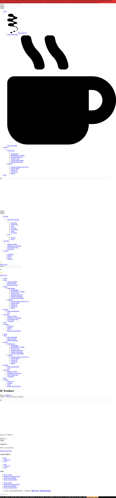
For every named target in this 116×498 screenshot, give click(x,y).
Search (2, 4)
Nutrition (9, 300)
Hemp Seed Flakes (12, 285)
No (89, 497)
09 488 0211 (8, 395)
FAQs (9, 329)
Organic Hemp (15, 303)
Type (8, 313)
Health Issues (11, 288)
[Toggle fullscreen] (2, 494)
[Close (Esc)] (6, 494)
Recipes (6, 309)
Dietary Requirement (13, 311)
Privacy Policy (8, 475)
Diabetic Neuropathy (17, 296)
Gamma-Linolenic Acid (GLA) (20, 301)
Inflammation (14, 290)
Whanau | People (12, 316)
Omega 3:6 (14, 304)
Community (10, 321)
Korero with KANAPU (14, 331)
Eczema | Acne (15, 293)
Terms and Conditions (10, 478)
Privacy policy (94, 497)
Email (2, 438)
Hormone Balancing (16, 295)
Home (5, 278)
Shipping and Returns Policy (12, 476)
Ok (87, 497)
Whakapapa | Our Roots (14, 318)
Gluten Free (14, 306)
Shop (5, 280)
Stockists (9, 327)
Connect (6, 324)
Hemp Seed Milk (12, 282)
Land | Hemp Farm (12, 319)
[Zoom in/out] (0, 494)
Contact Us (10, 326)
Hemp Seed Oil (11, 283)
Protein (13, 308)
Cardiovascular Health (17, 298)
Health (5, 286)
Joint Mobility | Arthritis (17, 291)
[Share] (4, 494)
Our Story (6, 314)
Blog (5, 322)
